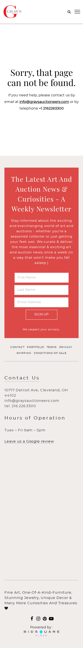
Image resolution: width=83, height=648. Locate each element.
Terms (52, 347)
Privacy (66, 347)
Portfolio (35, 347)
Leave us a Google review (29, 441)
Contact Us (22, 378)
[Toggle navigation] (77, 12)
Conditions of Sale (50, 353)
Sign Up (41, 314)
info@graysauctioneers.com (44, 102)
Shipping (24, 353)
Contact (17, 347)
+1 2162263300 (51, 108)
